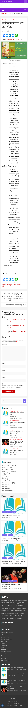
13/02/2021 (5, 30)
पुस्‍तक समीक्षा (5, 477)
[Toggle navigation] (3, 10)
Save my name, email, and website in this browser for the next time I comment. (12, 386)
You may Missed (8, 496)
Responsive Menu (25, 1)
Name (4, 363)
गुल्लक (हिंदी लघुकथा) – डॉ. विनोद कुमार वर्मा (13, 561)
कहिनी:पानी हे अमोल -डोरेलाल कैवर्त (11, 516)
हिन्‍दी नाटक (4, 487)
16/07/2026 (13, 425)
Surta (17, 701)
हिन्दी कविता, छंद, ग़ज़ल (6, 20)
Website (4, 377)
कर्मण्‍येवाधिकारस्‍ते (11, 282)
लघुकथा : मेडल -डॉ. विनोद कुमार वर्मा (11, 538)
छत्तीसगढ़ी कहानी (12, 411)
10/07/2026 (13, 435)
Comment (5, 344)
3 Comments (5, 31)
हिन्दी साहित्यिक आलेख (18, 439)
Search (24, 401)
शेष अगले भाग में (5, 270)
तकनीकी (4, 475)
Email (4, 370)
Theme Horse (16, 703)
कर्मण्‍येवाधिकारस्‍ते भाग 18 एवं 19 (12, 39)
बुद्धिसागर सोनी (18, 284)
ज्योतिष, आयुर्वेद (5, 473)
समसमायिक (4, 481)
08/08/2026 (13, 416)
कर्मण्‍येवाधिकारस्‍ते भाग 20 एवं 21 (8, 284)
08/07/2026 (13, 444)
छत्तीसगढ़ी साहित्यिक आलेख (8, 471)
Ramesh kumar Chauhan (15, 30)
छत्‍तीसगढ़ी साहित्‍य (19, 411)
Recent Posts (7, 408)
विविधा (3, 479)
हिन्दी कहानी (12, 420)
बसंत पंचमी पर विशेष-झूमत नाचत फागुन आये (15, 305)
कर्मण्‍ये (6, 282)
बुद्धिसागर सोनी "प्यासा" (6, 286)
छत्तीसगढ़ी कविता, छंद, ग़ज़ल (8, 465)
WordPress (19, 705)
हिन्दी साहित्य (14, 20)
